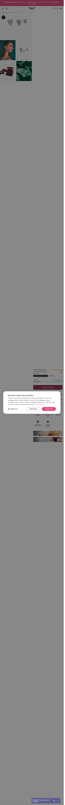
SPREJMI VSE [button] (49, 409)
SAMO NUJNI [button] (33, 409)
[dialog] (32, 402)
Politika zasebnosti (38, 404)
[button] (12, 409)
